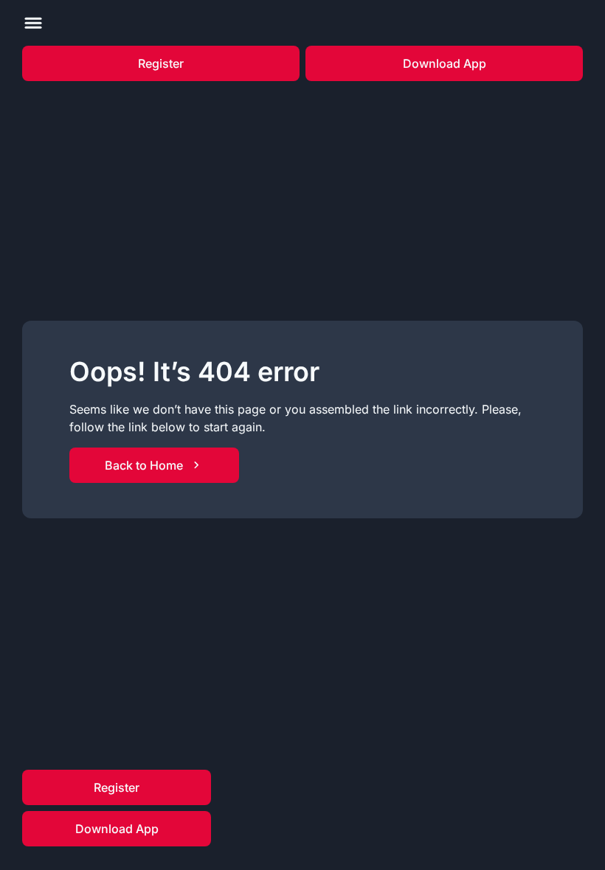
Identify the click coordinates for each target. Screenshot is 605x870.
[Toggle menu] (33, 23)
